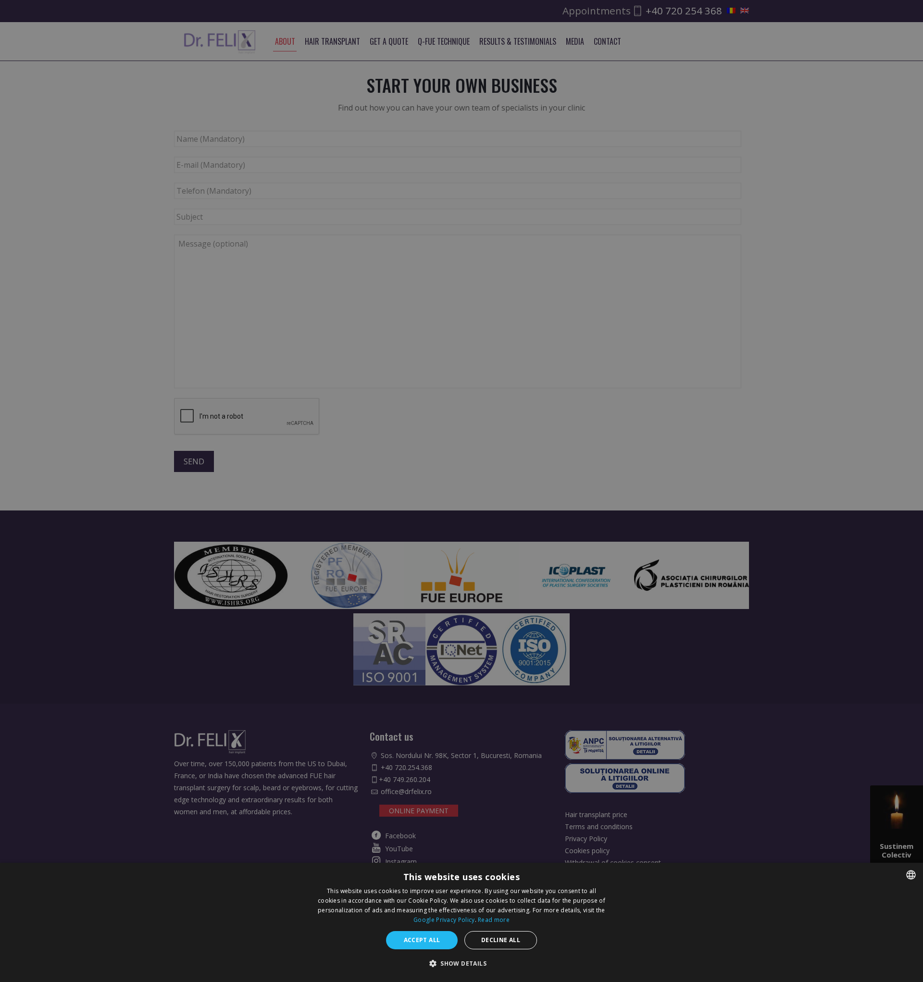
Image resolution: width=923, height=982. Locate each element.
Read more (494, 920)
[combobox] (911, 875)
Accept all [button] (422, 940)
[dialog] (461, 922)
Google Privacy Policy (443, 920)
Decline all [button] (500, 940)
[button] (461, 963)
